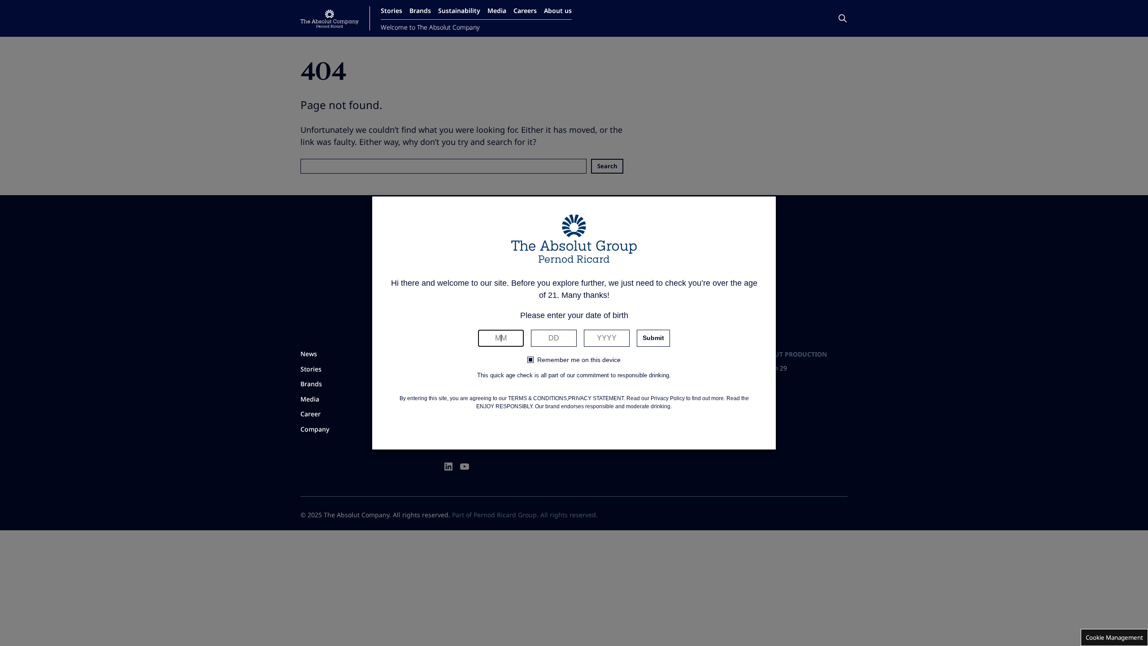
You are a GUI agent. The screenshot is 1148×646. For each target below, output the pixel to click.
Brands (420, 10)
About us (558, 10)
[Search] (843, 18)
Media (496, 10)
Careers (525, 10)
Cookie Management (1114, 637)
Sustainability (459, 10)
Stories (391, 10)
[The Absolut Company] (329, 18)
